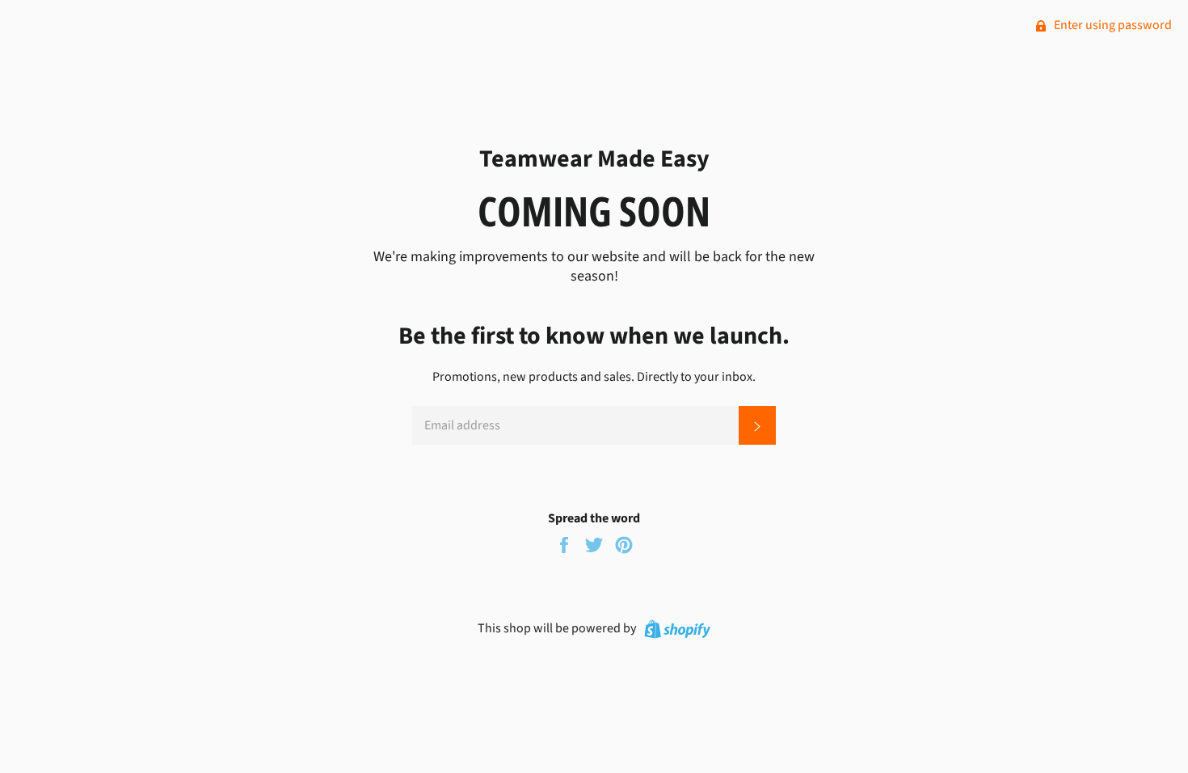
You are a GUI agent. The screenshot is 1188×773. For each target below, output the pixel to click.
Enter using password (1111, 25)
